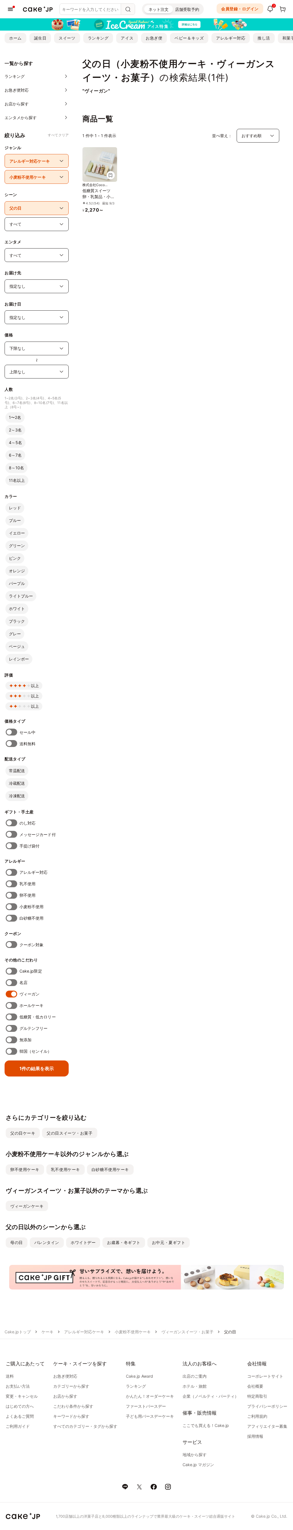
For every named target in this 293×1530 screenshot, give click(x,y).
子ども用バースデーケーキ (150, 1416)
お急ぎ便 (154, 38)
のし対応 (27, 823)
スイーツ (67, 38)
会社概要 (255, 1386)
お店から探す (65, 1396)
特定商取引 (257, 1396)
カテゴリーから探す (71, 1386)
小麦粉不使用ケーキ (133, 1331)
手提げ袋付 (29, 845)
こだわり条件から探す (73, 1406)
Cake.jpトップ (18, 1331)
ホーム (15, 38)
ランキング (98, 38)
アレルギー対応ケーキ (84, 1331)
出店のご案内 (195, 1376)
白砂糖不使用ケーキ (110, 1169)
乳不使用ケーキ (65, 1169)
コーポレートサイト (265, 1376)
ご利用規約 (257, 1416)
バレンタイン (46, 1242)
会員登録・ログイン (240, 8)
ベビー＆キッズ (189, 38)
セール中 (27, 732)
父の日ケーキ (22, 1133)
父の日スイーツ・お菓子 (69, 1133)
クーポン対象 (31, 944)
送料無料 (27, 743)
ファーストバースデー (146, 1406)
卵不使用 (27, 895)
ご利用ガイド (18, 1426)
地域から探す (195, 1454)
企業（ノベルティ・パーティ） (211, 1396)
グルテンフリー (33, 1028)
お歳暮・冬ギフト (123, 1242)
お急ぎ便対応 (65, 1376)
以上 (35, 685)
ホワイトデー (83, 1242)
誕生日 (40, 38)
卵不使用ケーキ (24, 1169)
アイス (127, 38)
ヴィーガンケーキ (26, 1206)
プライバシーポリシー (267, 1406)
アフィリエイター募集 (267, 1426)
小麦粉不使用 (31, 906)
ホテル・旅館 (195, 1386)
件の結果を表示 (36, 1068)
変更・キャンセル (22, 1396)
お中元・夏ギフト (168, 1242)
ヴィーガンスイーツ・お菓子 (187, 1331)
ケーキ (47, 1331)
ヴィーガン (29, 993)
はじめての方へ (20, 1406)
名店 (23, 982)
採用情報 (255, 1436)
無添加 (25, 1039)
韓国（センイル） (35, 1051)
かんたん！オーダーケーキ (150, 1396)
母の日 (16, 1242)
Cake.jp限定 (30, 971)
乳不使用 (27, 883)
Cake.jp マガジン (198, 1464)
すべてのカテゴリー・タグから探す (85, 1426)
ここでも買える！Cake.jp (206, 1425)
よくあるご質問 (20, 1416)
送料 (10, 1376)
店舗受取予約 (187, 9)
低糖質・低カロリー (37, 1016)
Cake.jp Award (139, 1376)
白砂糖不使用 (31, 918)
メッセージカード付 (37, 834)
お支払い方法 (18, 1386)
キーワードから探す (71, 1416)
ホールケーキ (31, 1005)
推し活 (264, 38)
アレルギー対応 (230, 38)
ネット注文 (159, 9)
